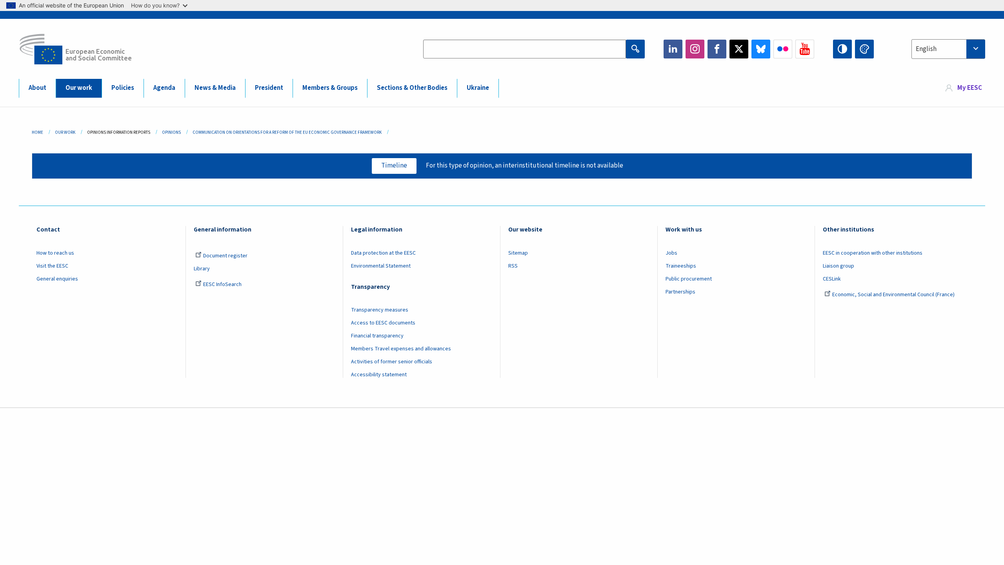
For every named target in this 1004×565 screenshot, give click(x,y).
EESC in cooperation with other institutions (872, 253)
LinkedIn (673, 49)
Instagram (695, 49)
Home (37, 132)
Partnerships (680, 292)
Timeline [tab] (394, 165)
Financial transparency (377, 336)
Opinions (171, 132)
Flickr (782, 49)
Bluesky (760, 49)
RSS (513, 266)
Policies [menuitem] (122, 88)
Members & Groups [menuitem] (330, 88)
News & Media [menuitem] (215, 88)
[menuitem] (963, 88)
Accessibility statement (379, 375)
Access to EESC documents (383, 323)
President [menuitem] (269, 88)
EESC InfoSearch (222, 284)
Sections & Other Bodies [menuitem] (412, 88)
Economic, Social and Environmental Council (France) (894, 295)
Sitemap (518, 253)
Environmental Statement (381, 266)
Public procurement (689, 279)
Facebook (717, 49)
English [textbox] (926, 49)
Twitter (738, 49)
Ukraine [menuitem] (478, 88)
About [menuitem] (37, 88)
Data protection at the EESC (383, 253)
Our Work (65, 132)
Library (202, 269)
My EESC (969, 88)
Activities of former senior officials (391, 362)
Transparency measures (379, 310)
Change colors (864, 49)
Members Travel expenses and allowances (401, 349)
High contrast (842, 49)
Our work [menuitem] (78, 88)
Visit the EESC (52, 266)
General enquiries (57, 279)
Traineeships (681, 266)
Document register (225, 256)
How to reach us (55, 253)
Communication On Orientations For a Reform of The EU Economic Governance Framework (287, 132)
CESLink (832, 279)
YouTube (804, 49)
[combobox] (948, 49)
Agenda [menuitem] (164, 88)
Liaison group (838, 266)
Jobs (671, 253)
